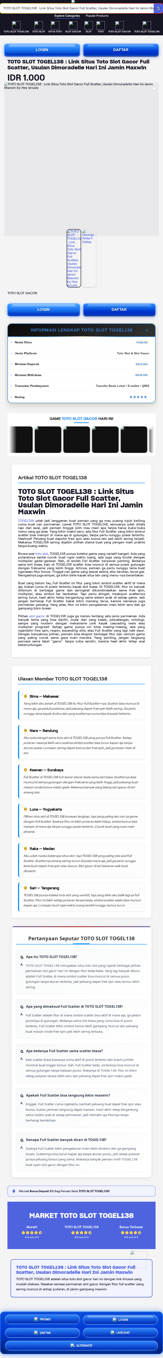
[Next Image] (155, 160)
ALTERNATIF (84, 1344)
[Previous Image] (7, 160)
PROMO (45, 1320)
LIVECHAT (123, 1331)
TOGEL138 (26, 520)
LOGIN (42, 50)
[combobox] (77, 8)
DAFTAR (121, 50)
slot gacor (37, 616)
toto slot (41, 553)
